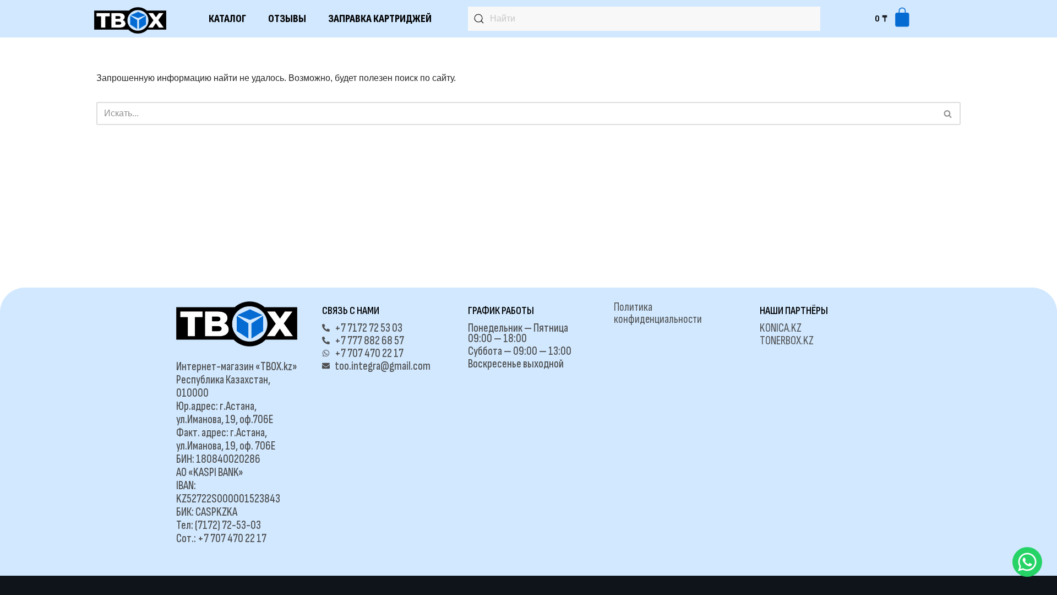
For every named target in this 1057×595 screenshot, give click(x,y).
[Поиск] (948, 113)
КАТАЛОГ (227, 18)
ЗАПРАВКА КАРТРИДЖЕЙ (380, 18)
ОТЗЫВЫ (287, 18)
